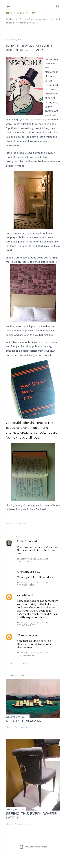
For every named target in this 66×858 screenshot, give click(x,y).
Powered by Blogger (36, 846)
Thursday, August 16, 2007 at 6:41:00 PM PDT (32, 654)
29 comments (22, 824)
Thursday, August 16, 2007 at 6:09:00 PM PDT (32, 623)
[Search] (58, 5)
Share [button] (9, 523)
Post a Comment (16, 663)
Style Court (24, 541)
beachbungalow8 (21, 13)
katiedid (22, 595)
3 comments (21, 727)
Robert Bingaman (23, 721)
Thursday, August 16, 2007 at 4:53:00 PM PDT (32, 560)
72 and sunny (25, 635)
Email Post (20, 523)
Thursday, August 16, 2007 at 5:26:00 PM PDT (32, 583)
